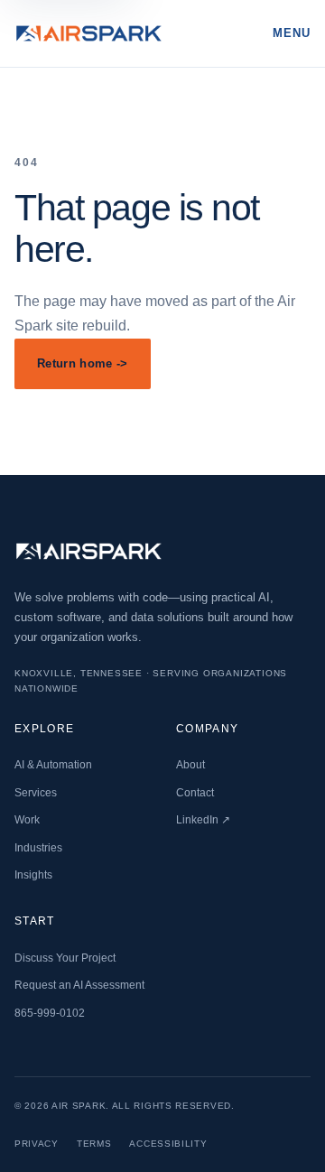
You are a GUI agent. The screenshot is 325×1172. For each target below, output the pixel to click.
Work (27, 820)
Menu (292, 33)
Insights (33, 875)
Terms (94, 1144)
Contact (195, 792)
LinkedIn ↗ (203, 820)
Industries (38, 848)
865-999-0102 (49, 1013)
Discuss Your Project (65, 958)
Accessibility (168, 1144)
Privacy (36, 1144)
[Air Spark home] (88, 34)
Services (35, 792)
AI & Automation (53, 764)
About (190, 764)
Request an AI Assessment (79, 985)
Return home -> (82, 363)
